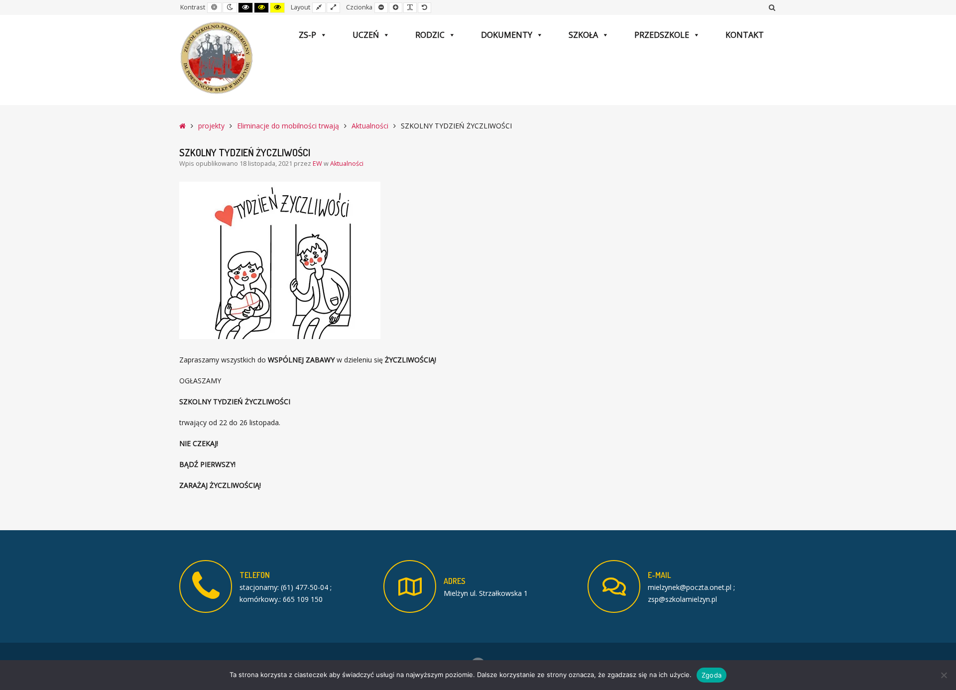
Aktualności (370, 125)
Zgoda (711, 675)
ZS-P (307, 34)
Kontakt (744, 34)
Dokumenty (506, 34)
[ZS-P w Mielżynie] (216, 58)
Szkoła (583, 34)
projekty (211, 125)
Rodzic (430, 34)
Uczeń (366, 34)
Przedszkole (661, 34)
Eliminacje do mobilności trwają (288, 125)
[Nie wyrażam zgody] (944, 675)
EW (318, 163)
